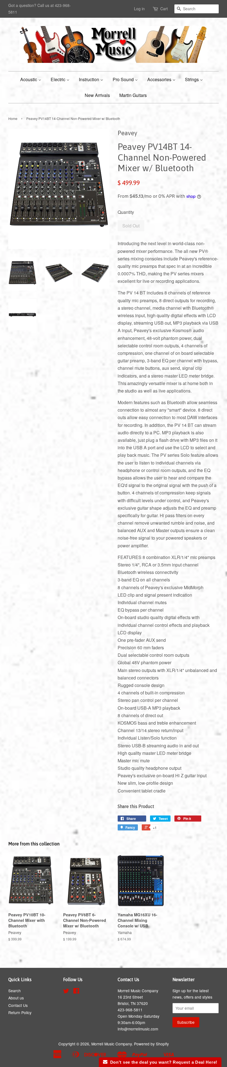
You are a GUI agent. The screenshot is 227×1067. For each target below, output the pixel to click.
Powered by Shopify (151, 1044)
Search (14, 990)
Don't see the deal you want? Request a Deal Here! (162, 1062)
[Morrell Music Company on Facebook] (76, 991)
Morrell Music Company (111, 1044)
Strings (192, 79)
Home (12, 118)
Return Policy (20, 1012)
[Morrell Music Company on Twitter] (66, 991)
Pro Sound (124, 79)
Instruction (89, 79)
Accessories (159, 79)
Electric (58, 79)
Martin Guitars (133, 95)
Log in (139, 8)
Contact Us (18, 1005)
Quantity (126, 212)
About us (16, 998)
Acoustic (29, 79)
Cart (164, 8)
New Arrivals (97, 95)
